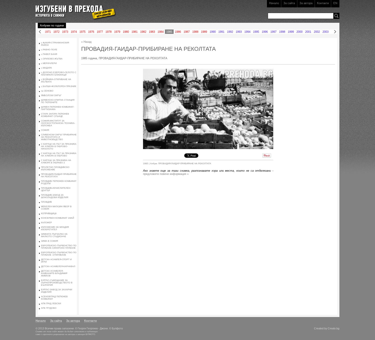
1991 (221, 31)
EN (335, 3)
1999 (291, 31)
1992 (230, 31)
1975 (82, 31)
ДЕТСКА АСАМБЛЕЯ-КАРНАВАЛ (58, 266)
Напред (335, 32)
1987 (187, 31)
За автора (305, 3)
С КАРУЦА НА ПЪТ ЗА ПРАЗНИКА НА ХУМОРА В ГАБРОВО (58, 154)
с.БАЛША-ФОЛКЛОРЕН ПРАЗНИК (58, 86)
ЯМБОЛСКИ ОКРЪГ (51, 95)
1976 (91, 31)
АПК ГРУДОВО (48, 308)
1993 (239, 31)
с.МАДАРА (46, 68)
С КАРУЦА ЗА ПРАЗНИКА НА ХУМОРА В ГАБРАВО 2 (56, 161)
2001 (308, 31)
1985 (169, 31)
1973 (65, 31)
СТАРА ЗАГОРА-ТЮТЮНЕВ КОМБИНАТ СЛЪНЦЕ (55, 115)
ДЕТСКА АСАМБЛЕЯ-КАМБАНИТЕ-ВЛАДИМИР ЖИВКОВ (54, 273)
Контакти (323, 3)
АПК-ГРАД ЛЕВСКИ (51, 303)
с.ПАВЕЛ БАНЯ (49, 54)
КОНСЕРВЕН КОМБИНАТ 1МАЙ (57, 218)
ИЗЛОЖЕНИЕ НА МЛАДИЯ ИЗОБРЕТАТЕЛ (55, 228)
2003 (325, 31)
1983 (152, 31)
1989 (204, 31)
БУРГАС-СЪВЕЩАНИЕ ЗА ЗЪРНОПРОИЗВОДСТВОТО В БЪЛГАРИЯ (56, 282)
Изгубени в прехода (74, 9)
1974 (74, 31)
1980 (126, 31)
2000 (299, 31)
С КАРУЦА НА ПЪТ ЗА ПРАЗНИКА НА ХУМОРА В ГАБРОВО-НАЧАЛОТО (58, 146)
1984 (161, 31)
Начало (274, 3)
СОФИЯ (45, 130)
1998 (282, 31)
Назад (40, 32)
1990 (213, 31)
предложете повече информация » (166, 174)
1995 (256, 31)
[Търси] (336, 16)
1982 (143, 31)
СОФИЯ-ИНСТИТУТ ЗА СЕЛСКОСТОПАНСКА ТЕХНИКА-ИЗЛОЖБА (58, 123)
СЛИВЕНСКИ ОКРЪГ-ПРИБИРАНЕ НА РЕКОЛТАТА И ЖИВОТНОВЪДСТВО (59, 137)
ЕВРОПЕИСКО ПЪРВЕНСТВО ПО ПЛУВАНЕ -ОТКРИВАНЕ (58, 253)
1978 (108, 31)
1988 (195, 31)
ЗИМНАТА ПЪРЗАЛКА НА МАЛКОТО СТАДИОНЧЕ (54, 235)
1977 (100, 31)
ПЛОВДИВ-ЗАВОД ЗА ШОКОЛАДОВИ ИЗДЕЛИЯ (54, 196)
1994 (247, 31)
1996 (265, 31)
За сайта (289, 3)
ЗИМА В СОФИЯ (49, 241)
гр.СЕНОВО (47, 91)
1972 (56, 31)
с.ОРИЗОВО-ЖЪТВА (51, 58)
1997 (273, 31)
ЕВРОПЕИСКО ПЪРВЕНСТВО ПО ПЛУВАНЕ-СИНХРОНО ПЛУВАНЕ (58, 246)
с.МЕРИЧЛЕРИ (49, 63)
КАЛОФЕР (46, 222)
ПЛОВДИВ (46, 202)
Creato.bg (333, 328)
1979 (117, 31)
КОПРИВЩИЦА (49, 213)
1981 (135, 31)
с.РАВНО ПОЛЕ (49, 49)
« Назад (86, 41)
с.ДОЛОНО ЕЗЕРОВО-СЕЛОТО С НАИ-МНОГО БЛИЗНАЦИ (58, 73)
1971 (48, 31)
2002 (317, 31)
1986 (178, 31)
